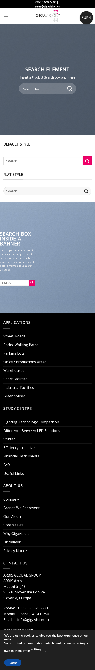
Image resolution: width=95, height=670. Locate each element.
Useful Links (13, 473)
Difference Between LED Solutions (31, 430)
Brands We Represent (21, 507)
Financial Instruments (21, 456)
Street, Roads (14, 336)
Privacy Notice (15, 550)
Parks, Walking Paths (20, 344)
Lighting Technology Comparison (31, 422)
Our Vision (12, 516)
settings (36, 649)
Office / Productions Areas (24, 361)
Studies (9, 439)
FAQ (6, 464)
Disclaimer (12, 542)
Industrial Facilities (18, 387)
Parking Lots (14, 353)
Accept (13, 662)
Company (11, 499)
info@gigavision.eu (33, 619)
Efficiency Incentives (19, 447)
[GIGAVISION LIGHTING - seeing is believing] (48, 16)
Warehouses (13, 370)
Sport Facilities (15, 378)
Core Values (13, 524)
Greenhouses (14, 396)
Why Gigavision (16, 533)
